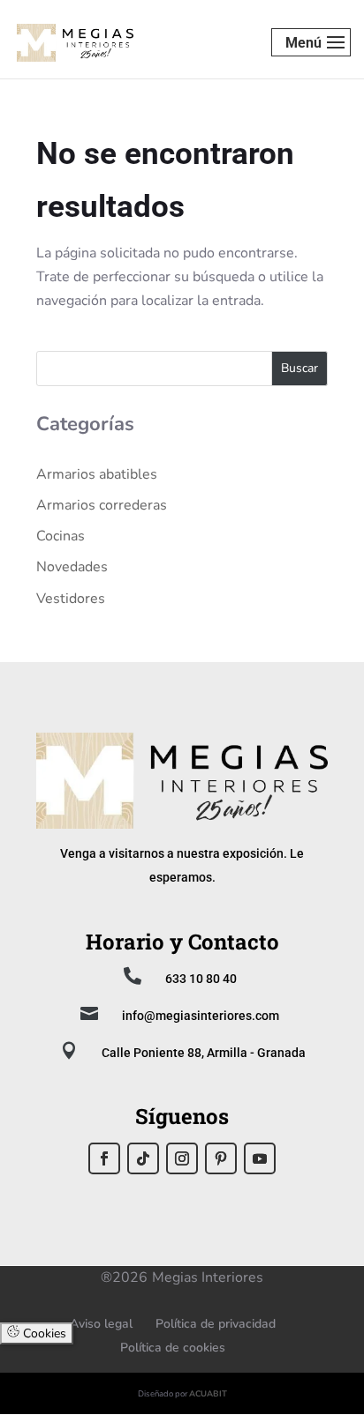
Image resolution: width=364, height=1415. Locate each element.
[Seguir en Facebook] (104, 1158)
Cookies (42, 1333)
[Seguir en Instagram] (182, 1158)
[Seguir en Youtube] (260, 1158)
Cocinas (60, 536)
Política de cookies (172, 1347)
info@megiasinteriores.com (200, 1016)
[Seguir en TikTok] (143, 1158)
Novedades (72, 567)
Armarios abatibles (96, 474)
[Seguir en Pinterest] (221, 1158)
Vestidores (70, 598)
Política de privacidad (215, 1323)
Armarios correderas (101, 505)
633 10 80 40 (201, 979)
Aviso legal (101, 1323)
